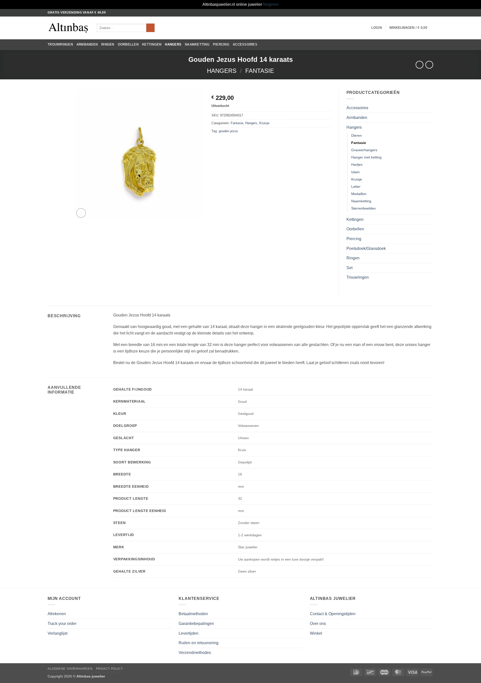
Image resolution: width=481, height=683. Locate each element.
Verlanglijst (57, 633)
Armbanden (87, 44)
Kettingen (151, 44)
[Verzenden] (150, 28)
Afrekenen (57, 614)
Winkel (316, 633)
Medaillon (359, 194)
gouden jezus (228, 131)
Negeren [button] (271, 4)
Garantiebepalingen (196, 623)
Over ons (318, 623)
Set (349, 268)
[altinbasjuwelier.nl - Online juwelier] (68, 28)
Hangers (173, 44)
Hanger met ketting (366, 157)
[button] (376, 27)
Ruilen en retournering (198, 643)
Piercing (221, 44)
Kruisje (264, 123)
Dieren (356, 135)
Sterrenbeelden (363, 208)
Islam (355, 172)
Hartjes (357, 164)
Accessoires (245, 44)
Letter (355, 187)
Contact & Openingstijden (332, 614)
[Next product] (419, 65)
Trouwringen (60, 44)
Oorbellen (128, 44)
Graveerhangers (364, 150)
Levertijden (188, 633)
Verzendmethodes (195, 652)
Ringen (107, 44)
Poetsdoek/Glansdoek (366, 248)
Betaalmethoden (193, 614)
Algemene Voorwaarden (70, 668)
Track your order (62, 623)
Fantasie (259, 70)
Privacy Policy (109, 668)
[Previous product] (429, 65)
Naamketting (197, 44)
